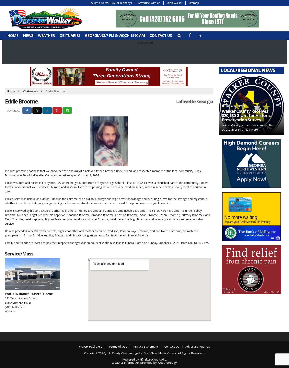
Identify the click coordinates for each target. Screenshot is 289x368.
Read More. (251, 129)
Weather (46, 35)
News (28, 35)
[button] (179, 35)
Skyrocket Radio (155, 359)
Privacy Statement (145, 346)
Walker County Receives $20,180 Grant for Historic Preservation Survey (246, 115)
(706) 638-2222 (14, 307)
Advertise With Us (149, 3)
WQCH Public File (90, 346)
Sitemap (194, 3)
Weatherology (167, 362)
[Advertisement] (187, 18)
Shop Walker (174, 3)
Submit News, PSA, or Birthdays (111, 3)
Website (10, 311)
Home (12, 35)
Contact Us (161, 35)
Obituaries (69, 35)
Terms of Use (117, 346)
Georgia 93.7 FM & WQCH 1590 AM (115, 35)
